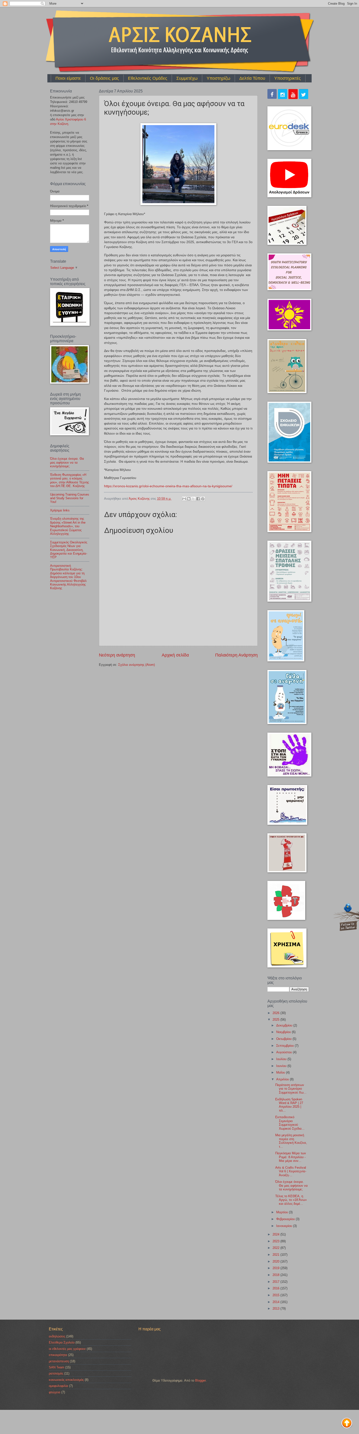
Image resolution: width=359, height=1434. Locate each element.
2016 (276, 1288)
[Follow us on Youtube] (293, 94)
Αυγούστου (284, 1052)
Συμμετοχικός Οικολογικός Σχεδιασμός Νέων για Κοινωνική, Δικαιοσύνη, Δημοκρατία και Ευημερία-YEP (68, 549)
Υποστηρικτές (287, 78)
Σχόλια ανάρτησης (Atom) (136, 665)
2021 (276, 1254)
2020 (276, 1261)
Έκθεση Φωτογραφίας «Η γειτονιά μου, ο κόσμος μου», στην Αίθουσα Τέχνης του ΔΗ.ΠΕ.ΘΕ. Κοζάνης (69, 480)
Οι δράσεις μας (104, 78)
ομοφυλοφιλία (58, 1386)
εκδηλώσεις (57, 1336)
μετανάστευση (59, 1361)
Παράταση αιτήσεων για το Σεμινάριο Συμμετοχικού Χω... (290, 1088)
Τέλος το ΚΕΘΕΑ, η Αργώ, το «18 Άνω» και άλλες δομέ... (291, 1199)
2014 (276, 1302)
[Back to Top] (347, 1423)
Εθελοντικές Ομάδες (147, 78)
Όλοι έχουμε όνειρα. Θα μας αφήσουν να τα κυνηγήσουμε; (67, 462)
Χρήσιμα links (60, 510)
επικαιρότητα (58, 1355)
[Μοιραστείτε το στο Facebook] (198, 498)
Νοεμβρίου (284, 1032)
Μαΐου (281, 1072)
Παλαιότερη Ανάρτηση (236, 655)
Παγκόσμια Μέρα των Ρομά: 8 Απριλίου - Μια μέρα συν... (290, 1157)
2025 (276, 1019)
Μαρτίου (282, 1212)
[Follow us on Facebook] (272, 94)
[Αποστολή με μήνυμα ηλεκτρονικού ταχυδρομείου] (184, 498)
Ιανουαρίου (284, 1226)
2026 (276, 1013)
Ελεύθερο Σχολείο (61, 1342)
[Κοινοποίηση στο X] (193, 498)
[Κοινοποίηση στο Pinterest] (202, 498)
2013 (276, 1308)
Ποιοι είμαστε (68, 78)
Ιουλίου (281, 1059)
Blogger (200, 1380)
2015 (276, 1295)
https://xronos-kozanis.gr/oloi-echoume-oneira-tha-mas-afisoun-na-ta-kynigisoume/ (168, 486)
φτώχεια (54, 1392)
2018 (276, 1275)
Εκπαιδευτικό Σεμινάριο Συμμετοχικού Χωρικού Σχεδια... (290, 1122)
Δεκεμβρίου (284, 1025)
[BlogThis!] (188, 498)
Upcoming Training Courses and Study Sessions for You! (69, 498)
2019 (276, 1268)
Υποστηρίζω (218, 78)
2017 (276, 1282)
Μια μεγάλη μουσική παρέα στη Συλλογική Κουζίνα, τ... (291, 1140)
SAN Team (56, 1367)
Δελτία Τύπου (252, 78)
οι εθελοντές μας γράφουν (67, 1349)
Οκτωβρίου (284, 1039)
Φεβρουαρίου (286, 1219)
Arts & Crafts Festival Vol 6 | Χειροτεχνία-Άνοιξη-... (290, 1171)
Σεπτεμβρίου (285, 1045)
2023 (276, 1241)
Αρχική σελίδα (175, 655)
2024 (276, 1234)
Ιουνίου (281, 1066)
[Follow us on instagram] (282, 94)
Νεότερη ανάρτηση (117, 655)
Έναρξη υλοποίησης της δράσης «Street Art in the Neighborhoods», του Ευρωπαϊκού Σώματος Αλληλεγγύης (67, 526)
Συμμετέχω (187, 78)
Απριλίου (283, 1079)
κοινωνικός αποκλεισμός (66, 1380)
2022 (276, 1248)
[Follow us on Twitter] (303, 94)
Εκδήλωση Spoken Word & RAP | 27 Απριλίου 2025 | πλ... (289, 1104)
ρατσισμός (56, 1373)
